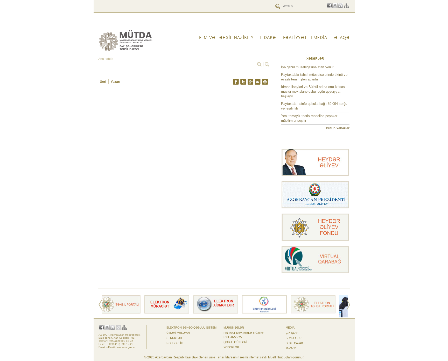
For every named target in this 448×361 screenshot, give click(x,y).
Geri (103, 82)
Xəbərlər (231, 347)
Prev (100, 304)
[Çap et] (265, 82)
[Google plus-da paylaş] (250, 82)
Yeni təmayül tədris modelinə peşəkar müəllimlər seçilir (309, 118)
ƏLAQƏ (291, 347)
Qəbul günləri (235, 342)
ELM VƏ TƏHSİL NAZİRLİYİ (227, 37)
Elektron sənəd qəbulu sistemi (191, 327)
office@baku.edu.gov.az (121, 347)
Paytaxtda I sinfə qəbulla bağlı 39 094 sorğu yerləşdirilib (314, 106)
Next (348, 304)
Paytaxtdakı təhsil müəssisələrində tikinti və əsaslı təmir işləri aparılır (314, 77)
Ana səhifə (105, 59)
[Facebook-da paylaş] (236, 82)
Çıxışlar (292, 332)
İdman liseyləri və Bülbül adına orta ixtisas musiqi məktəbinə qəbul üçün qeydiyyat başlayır (313, 91)
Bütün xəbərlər (337, 128)
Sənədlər (294, 337)
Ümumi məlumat (178, 332)
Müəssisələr (233, 327)
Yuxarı (115, 82)
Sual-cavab (294, 343)
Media (290, 327)
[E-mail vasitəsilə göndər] (258, 82)
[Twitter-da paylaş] (243, 82)
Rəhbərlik (174, 343)
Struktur (174, 337)
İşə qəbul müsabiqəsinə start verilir (307, 67)
